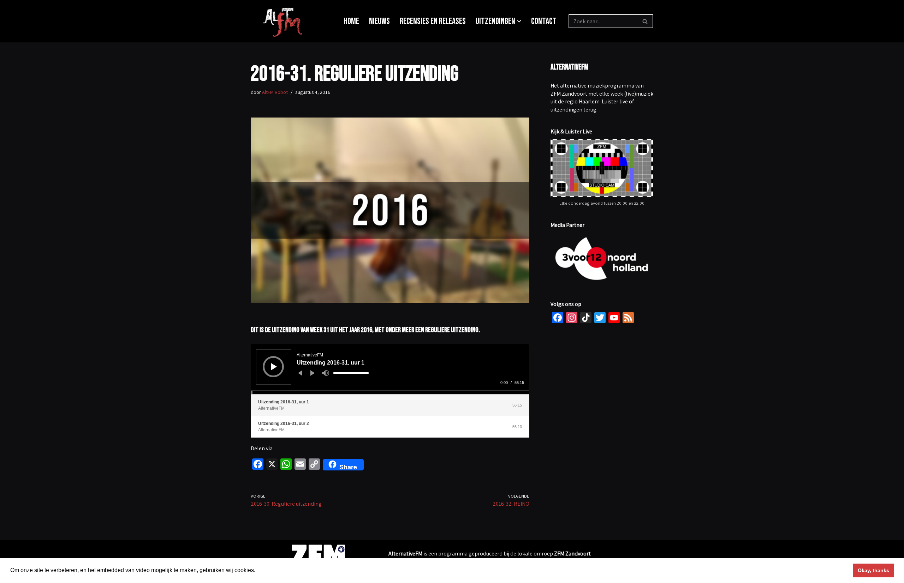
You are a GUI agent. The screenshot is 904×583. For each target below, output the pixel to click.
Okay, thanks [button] (873, 570)
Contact (544, 21)
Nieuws (379, 21)
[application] (390, 369)
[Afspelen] (274, 366)
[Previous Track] (300, 373)
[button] (519, 21)
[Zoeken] (645, 21)
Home (351, 21)
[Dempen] (325, 373)
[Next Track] (312, 373)
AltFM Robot (275, 92)
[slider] (351, 373)
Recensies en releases (433, 21)
